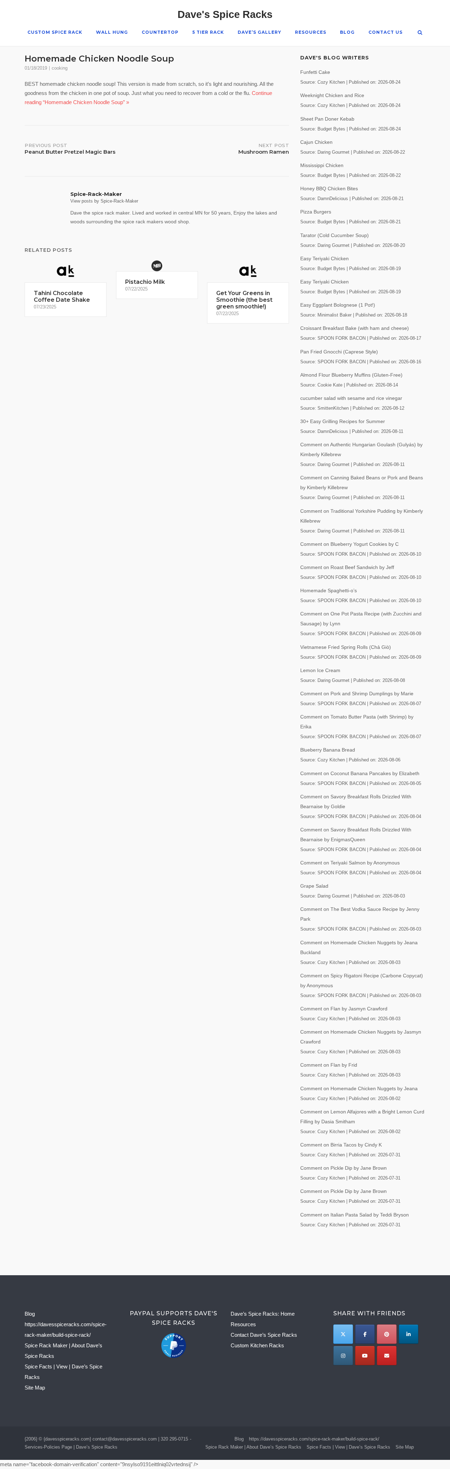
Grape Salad (314, 886)
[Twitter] (343, 1334)
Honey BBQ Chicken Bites (329, 188)
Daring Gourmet (333, 152)
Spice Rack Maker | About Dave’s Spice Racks (253, 1447)
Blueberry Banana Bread (327, 750)
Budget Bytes (331, 129)
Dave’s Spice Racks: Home (263, 1314)
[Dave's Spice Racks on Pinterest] (386, 1334)
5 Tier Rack (208, 32)
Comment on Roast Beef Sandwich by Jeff (347, 567)
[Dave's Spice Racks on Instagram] (343, 1355)
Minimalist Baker (334, 315)
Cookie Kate (329, 385)
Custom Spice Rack (54, 32)
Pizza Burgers (315, 212)
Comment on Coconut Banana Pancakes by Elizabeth (359, 773)
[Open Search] (420, 33)
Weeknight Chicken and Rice (332, 95)
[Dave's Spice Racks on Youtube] (364, 1355)
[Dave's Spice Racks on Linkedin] (408, 1334)
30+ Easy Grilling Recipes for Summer (342, 421)
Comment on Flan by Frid (328, 1065)
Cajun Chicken (316, 142)
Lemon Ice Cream (320, 670)
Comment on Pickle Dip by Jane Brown (343, 1168)
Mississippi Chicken (321, 165)
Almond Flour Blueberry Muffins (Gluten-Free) (351, 375)
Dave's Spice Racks (225, 14)
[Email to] (386, 1355)
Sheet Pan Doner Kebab (327, 119)
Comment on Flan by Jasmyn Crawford (343, 1008)
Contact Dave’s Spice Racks (264, 1335)
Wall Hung (112, 32)
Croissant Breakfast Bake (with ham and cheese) (354, 328)
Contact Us (385, 32)
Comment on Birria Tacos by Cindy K (341, 1145)
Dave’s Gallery (259, 32)
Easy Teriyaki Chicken (324, 258)
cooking (60, 68)
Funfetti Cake (315, 72)
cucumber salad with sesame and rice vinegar (351, 398)
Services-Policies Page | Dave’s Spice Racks (71, 1447)
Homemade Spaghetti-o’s (328, 590)
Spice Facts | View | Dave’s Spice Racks (348, 1447)
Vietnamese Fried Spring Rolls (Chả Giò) (345, 647)
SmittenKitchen (333, 408)
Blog (347, 32)
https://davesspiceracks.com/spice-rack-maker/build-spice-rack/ (314, 1439)
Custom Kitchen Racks (257, 1345)
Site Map (35, 1388)
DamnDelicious (332, 198)
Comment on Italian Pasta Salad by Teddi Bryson (354, 1215)
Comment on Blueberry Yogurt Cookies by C (349, 544)
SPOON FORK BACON (341, 338)
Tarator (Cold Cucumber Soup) (334, 235)
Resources (310, 32)
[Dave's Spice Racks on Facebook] (364, 1334)
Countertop (160, 32)
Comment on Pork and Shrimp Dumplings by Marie (356, 693)
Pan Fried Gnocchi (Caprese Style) (339, 352)
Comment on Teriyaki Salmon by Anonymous (350, 863)
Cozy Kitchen (331, 82)
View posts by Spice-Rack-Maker (104, 201)
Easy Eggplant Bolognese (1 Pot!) (337, 305)
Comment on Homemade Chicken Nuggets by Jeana (359, 1088)
